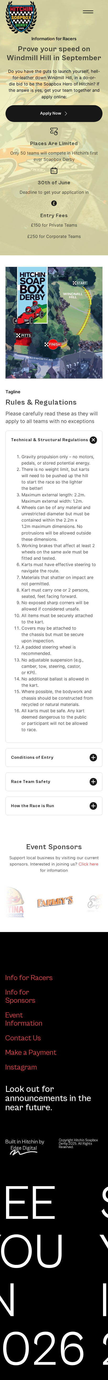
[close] (88, 12)
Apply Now (50, 113)
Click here (88, 864)
